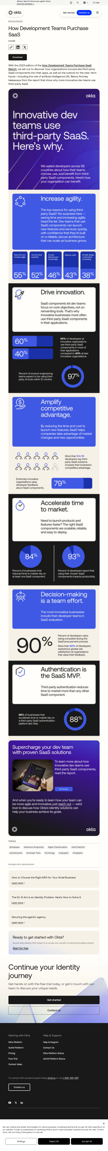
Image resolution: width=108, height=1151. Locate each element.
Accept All (87, 1141)
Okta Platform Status (53, 1053)
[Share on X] (24, 47)
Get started (69, 12)
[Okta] (14, 13)
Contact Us (48, 1047)
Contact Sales (15, 1064)
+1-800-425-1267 (70, 1078)
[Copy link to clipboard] (11, 47)
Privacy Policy (29, 1132)
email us (52, 1078)
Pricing (11, 1053)
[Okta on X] (15, 1103)
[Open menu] (97, 12)
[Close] (104, 1123)
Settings (21, 1141)
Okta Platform (15, 1042)
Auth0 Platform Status (54, 1059)
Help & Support (50, 1042)
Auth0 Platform (15, 1047)
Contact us (84, 12)
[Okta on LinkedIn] (21, 1103)
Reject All (53, 1141)
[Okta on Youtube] (9, 1103)
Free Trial (12, 1059)
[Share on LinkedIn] (17, 47)
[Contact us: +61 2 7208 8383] (71, 2)
